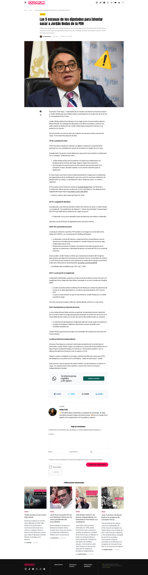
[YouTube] (115, 2)
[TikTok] (100, 2)
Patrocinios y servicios (73, 565)
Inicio (25, 10)
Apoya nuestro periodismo (88, 565)
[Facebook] (104, 2)
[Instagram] (96, 2)
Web (91, 451)
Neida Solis (63, 410)
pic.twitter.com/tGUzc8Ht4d (87, 263)
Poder (30, 10)
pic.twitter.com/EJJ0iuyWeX (78, 191)
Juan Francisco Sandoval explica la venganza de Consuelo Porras (111, 517)
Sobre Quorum (58, 564)
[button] (25, 2)
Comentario (51, 434)
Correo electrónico (73, 451)
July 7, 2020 (81, 266)
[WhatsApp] (111, 2)
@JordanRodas (83, 187)
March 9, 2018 (79, 195)
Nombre (50, 451)
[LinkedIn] (119, 2)
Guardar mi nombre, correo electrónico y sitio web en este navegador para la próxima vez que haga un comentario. (76, 459)
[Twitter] (108, 2)
